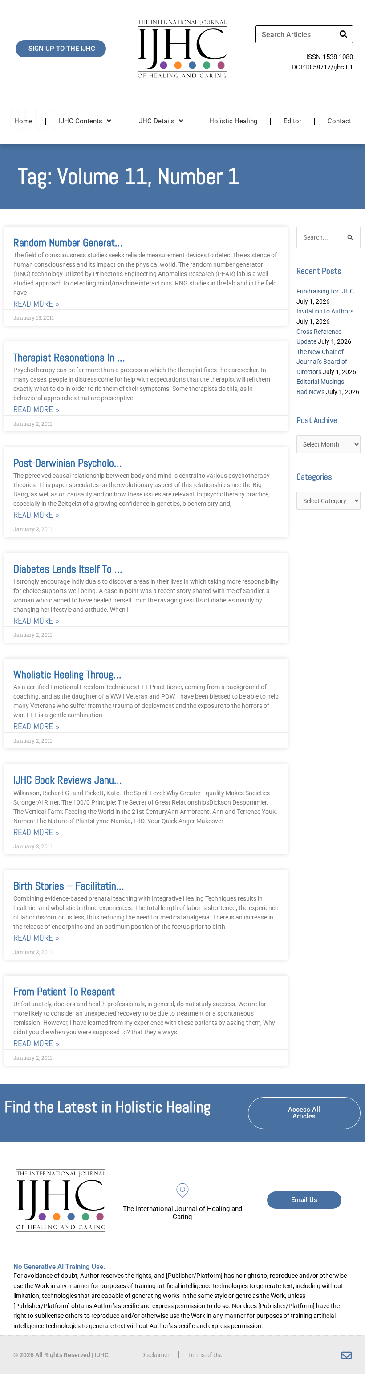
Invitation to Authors (324, 311)
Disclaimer (155, 1354)
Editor (292, 121)
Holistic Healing (233, 121)
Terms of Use (205, 1354)
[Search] (344, 34)
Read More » (36, 304)
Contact (339, 121)
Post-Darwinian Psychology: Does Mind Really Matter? (122, 463)
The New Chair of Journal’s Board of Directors (321, 361)
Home (23, 121)
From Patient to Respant (64, 991)
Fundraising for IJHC (325, 291)
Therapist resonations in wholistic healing (100, 357)
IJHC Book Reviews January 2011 (81, 780)
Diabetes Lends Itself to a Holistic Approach (103, 569)
